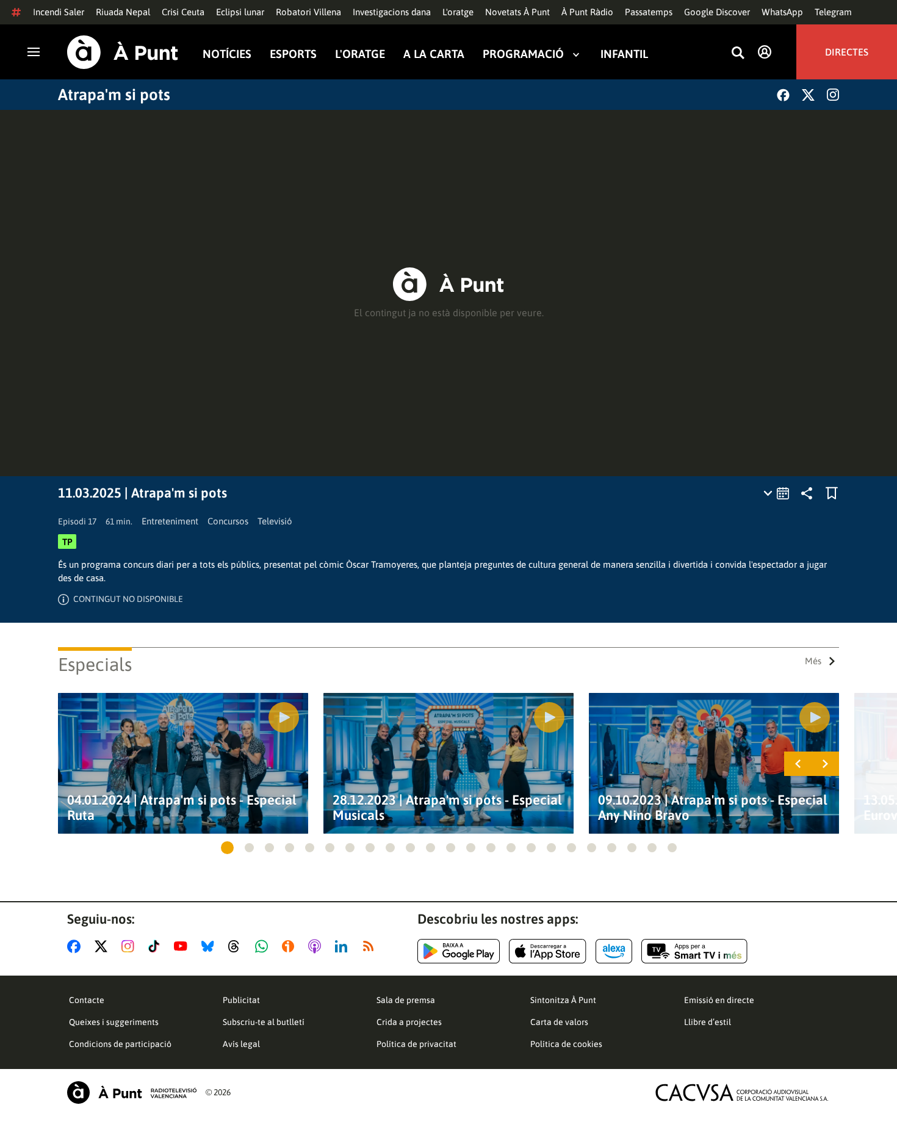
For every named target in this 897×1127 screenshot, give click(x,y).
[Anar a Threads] (237, 946)
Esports (293, 54)
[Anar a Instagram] (130, 946)
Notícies (227, 54)
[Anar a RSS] (371, 946)
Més (813, 661)
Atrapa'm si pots (114, 94)
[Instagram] (833, 95)
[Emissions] (777, 493)
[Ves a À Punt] (122, 52)
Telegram (833, 12)
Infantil (624, 54)
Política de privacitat (416, 1044)
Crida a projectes (409, 1022)
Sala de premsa (405, 1000)
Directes (846, 51)
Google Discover (717, 12)
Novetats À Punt (517, 12)
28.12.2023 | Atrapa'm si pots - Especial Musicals (447, 807)
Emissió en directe (719, 1000)
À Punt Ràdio (587, 12)
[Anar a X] (103, 946)
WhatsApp (782, 12)
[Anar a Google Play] (458, 951)
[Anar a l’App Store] (547, 951)
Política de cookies (566, 1044)
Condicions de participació (120, 1044)
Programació (523, 54)
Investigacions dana (392, 12)
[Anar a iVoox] (290, 946)
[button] (227, 847)
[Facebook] (783, 95)
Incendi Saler (58, 12)
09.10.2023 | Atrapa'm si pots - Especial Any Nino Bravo (712, 807)
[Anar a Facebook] (76, 946)
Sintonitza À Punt (563, 1000)
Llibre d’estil (707, 1022)
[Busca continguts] (737, 53)
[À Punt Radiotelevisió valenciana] (131, 1092)
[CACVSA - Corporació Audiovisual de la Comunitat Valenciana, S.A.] (742, 1092)
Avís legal (241, 1044)
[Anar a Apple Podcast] (317, 946)
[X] (808, 95)
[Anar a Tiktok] (156, 946)
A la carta (433, 54)
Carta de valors (559, 1022)
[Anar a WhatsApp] (264, 946)
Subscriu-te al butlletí (263, 1022)
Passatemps (648, 12)
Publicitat (241, 1000)
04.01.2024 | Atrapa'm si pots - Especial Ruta (182, 807)
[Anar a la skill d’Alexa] (614, 951)
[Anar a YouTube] (183, 946)
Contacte (86, 1000)
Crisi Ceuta (183, 12)
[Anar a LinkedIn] (343, 946)
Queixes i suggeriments (114, 1022)
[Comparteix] (806, 493)
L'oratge (458, 12)
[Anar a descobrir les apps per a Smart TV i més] (694, 951)
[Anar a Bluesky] (210, 946)
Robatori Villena (308, 12)
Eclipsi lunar (240, 12)
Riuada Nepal (123, 12)
